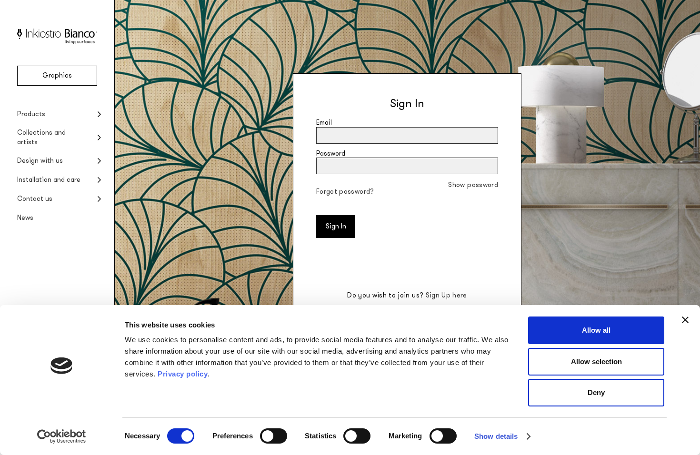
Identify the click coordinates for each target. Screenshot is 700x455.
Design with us (40, 160)
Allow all (596, 330)
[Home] (57, 42)
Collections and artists (41, 137)
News (25, 217)
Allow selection (596, 361)
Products (31, 114)
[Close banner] (685, 320)
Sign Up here (446, 295)
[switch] (273, 436)
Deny (596, 392)
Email (324, 122)
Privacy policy (183, 374)
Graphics (57, 75)
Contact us (34, 198)
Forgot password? (345, 191)
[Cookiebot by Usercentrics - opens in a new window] (61, 436)
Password (330, 153)
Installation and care (48, 179)
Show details (496, 436)
